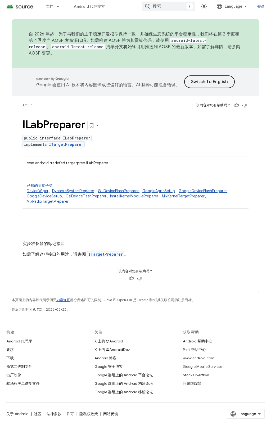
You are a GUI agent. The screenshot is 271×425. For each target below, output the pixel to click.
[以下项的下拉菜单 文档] (60, 6)
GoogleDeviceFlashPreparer (203, 190)
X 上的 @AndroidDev (112, 349)
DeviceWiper (37, 190)
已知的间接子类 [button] (129, 193)
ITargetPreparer (66, 144)
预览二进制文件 (19, 366)
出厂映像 (13, 375)
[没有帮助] (245, 105)
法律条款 (54, 414)
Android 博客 (105, 358)
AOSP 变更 (39, 53)
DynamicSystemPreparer (73, 190)
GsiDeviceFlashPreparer (86, 196)
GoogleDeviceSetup (44, 196)
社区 (37, 414)
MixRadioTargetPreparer (48, 201)
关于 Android (17, 414)
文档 (49, 6)
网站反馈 (110, 414)
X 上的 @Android (108, 341)
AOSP (26, 105)
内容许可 (63, 300)
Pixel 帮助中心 (194, 349)
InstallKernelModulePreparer (134, 196)
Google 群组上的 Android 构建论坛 (123, 383)
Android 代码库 (19, 341)
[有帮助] (237, 105)
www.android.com (198, 358)
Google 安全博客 (108, 366)
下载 (10, 358)
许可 (70, 414)
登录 (261, 6)
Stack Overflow (196, 375)
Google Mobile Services (202, 366)
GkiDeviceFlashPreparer (118, 190)
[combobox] (168, 6)
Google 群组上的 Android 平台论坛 (123, 375)
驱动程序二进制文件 (23, 383)
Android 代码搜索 (89, 6)
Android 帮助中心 (197, 341)
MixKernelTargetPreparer (183, 196)
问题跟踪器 (192, 383)
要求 (10, 349)
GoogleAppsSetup (158, 190)
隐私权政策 (88, 414)
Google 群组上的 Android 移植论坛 (123, 392)
